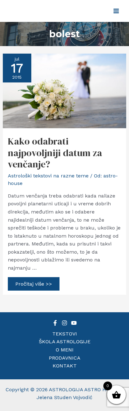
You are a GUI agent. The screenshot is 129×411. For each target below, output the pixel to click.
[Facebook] (55, 323)
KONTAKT (65, 366)
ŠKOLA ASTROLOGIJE (64, 342)
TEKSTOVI (64, 334)
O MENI (65, 350)
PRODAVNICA (64, 358)
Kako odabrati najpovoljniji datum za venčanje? (55, 153)
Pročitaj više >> (33, 285)
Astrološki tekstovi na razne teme (48, 176)
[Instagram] (64, 323)
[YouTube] (74, 323)
